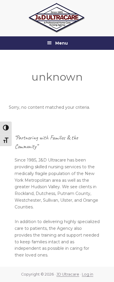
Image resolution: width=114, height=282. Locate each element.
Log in (87, 274)
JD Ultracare (67, 274)
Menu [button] (61, 43)
